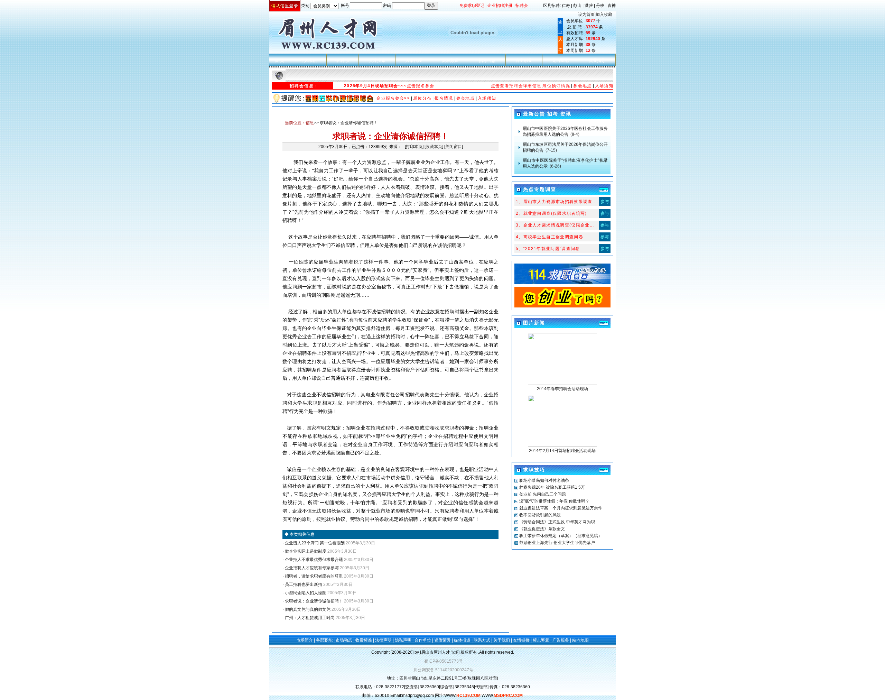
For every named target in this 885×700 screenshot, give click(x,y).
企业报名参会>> (393, 98)
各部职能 (324, 640)
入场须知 (604, 85)
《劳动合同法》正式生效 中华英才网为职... (558, 521)
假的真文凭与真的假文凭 (307, 609)
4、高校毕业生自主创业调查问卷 (549, 236)
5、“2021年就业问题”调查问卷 (548, 248)
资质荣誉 (442, 640)
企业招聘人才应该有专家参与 (311, 567)
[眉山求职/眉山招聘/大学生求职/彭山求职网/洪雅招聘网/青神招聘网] (562, 306)
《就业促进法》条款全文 (542, 528)
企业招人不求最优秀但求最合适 (313, 559)
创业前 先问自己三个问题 (542, 494)
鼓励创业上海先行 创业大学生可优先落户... (558, 542)
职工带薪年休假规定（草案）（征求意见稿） (560, 535)
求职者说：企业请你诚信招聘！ (313, 601)
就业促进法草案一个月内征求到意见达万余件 (560, 508)
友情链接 (521, 640)
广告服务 (560, 640)
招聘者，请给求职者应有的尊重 (313, 576)
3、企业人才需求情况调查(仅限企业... (555, 225)
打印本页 (414, 146)
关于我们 (501, 640)
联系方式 (482, 640)
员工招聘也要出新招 (303, 584)
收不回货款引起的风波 (540, 515)
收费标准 (363, 640)
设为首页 (586, 14)
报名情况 (444, 98)
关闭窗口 (453, 146)
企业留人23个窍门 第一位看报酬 (314, 543)
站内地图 (580, 640)
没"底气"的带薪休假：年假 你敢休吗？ (554, 501)
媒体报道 (462, 640)
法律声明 (383, 640)
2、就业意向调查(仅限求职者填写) (551, 213)
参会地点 (582, 85)
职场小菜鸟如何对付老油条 (544, 480)
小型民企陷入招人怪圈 (305, 592)
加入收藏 (604, 14)
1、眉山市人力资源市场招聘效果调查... (556, 201)
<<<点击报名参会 (416, 85)
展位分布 (422, 98)
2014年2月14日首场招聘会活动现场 (562, 450)
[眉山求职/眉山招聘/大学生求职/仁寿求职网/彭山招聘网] (562, 282)
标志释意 (541, 640)
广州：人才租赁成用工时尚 (309, 617)
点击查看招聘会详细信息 (516, 85)
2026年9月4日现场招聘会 (371, 85)
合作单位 (422, 640)
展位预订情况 (556, 85)
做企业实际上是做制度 (305, 551)
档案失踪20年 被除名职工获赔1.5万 (552, 487)
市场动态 (344, 640)
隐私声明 (403, 640)
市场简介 (304, 640)
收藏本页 (434, 146)
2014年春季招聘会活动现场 (562, 388)
